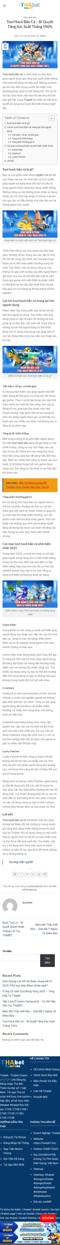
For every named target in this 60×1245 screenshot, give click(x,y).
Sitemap (38, 1169)
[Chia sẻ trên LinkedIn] (45, 874)
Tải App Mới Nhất (14, 1164)
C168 (8, 1109)
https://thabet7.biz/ (45, 1143)
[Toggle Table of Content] (50, 118)
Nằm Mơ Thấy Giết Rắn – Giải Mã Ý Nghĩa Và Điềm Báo (44, 929)
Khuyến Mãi (41, 1096)
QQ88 (39, 175)
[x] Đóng (48, 1218)
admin (43, 36)
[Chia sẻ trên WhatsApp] (15, 874)
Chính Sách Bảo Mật (46, 1075)
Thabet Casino (19, 1075)
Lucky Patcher (18, 157)
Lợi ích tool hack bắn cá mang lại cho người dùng (29, 129)
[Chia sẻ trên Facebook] (21, 874)
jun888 (47, 1201)
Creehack (16, 153)
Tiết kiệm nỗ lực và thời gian (25, 135)
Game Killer (17, 150)
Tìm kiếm (7, 951)
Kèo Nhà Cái (30, 17)
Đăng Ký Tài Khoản (15, 1137)
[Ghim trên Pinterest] (39, 874)
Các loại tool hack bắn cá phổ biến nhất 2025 (30, 146)
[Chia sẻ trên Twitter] (27, 874)
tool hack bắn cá (22, 443)
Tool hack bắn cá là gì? (18, 123)
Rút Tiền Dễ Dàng (14, 1158)
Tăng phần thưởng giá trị (23, 142)
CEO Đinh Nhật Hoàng (47, 1069)
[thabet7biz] (30, 6)
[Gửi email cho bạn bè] (33, 874)
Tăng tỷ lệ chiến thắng (22, 138)
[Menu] (4, 6)
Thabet (28, 99)
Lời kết (10, 160)
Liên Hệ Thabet (42, 1091)
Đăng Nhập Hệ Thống (16, 1143)
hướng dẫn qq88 (20, 862)
